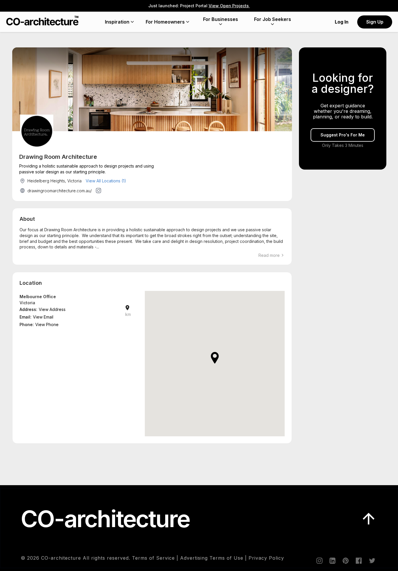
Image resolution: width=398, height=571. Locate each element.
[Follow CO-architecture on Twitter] (371, 560)
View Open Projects (229, 5)
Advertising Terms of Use (211, 558)
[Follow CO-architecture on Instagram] (319, 560)
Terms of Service (153, 558)
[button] (215, 358)
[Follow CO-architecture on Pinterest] (345, 560)
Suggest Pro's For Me (342, 135)
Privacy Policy (266, 558)
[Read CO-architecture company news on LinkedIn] (332, 560)
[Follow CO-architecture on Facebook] (358, 560)
